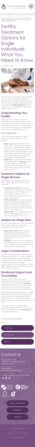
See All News (9, 335)
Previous (9, 328)
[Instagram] (9, 378)
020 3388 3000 (7, 368)
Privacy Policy (17, 433)
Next (6, 342)
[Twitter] (3, 378)
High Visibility (25, 375)
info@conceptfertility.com (14, 370)
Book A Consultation (17, 403)
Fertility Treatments (15, 319)
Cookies (25, 433)
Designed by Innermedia (17, 437)
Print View (4, 375)
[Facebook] (6, 378)
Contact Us (17, 410)
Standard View (14, 375)
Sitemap (9, 433)
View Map (17, 417)
